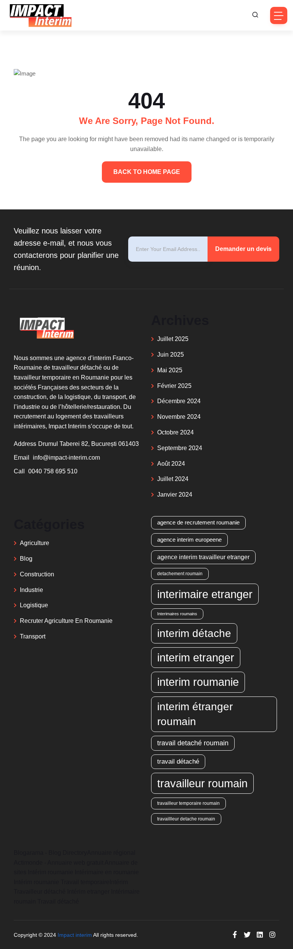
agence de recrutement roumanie (198, 522)
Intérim (118, 882)
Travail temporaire (85, 882)
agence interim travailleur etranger (203, 557)
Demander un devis (243, 249)
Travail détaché (58, 901)
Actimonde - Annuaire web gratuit (58, 862)
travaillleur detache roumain (186, 818)
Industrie (31, 590)
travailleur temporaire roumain (188, 803)
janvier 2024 (174, 494)
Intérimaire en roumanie (107, 872)
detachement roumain (180, 573)
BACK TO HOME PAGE (146, 172)
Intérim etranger (88, 891)
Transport (32, 636)
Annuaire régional (111, 852)
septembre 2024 (179, 448)
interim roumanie (198, 682)
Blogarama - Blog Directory (50, 852)
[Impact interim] (40, 15)
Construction (37, 574)
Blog (26, 558)
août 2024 (171, 463)
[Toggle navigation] (278, 15)
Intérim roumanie (50, 872)
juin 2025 (170, 354)
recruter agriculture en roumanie (66, 621)
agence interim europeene (189, 539)
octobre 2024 (175, 432)
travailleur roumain (202, 783)
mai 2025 (169, 370)
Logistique (34, 605)
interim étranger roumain (195, 714)
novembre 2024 (179, 416)
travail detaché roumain (193, 743)
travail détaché (178, 761)
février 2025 (174, 386)
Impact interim (75, 935)
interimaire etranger (205, 594)
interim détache (194, 633)
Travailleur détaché (40, 891)
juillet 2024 (172, 479)
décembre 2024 (179, 401)
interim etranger (195, 657)
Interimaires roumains (177, 613)
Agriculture (34, 543)
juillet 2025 (172, 339)
